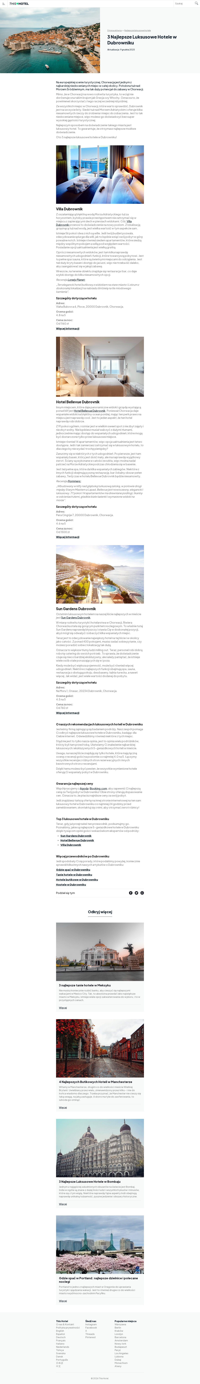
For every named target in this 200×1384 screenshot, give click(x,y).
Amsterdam (121, 1340)
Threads (90, 1334)
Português (62, 1359)
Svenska (60, 1353)
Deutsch (61, 1337)
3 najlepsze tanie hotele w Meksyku (85, 985)
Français (60, 1340)
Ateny (118, 1366)
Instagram (91, 1324)
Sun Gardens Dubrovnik (75, 617)
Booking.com (98, 788)
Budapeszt (121, 1346)
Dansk (59, 1356)
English (60, 1330)
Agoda (84, 788)
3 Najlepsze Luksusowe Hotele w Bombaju (89, 1181)
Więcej (63, 1007)
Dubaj (118, 1359)
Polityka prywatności (68, 1327)
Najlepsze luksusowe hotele (137, 30)
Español (60, 1334)
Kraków (119, 1330)
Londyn (119, 1334)
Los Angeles (121, 1353)
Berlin (118, 1327)
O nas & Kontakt (65, 1324)
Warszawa (120, 1324)
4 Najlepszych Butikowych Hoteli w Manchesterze (95, 1082)
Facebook (91, 1327)
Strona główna (114, 30)
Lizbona (119, 1356)
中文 (58, 1366)
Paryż (117, 1350)
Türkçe (60, 1350)
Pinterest (90, 1337)
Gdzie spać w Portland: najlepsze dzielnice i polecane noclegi (98, 1279)
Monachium (121, 1362)
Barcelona (120, 1337)
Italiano (60, 1343)
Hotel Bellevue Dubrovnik (89, 410)
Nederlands (62, 1346)
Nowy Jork (120, 1343)
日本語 (59, 1362)
